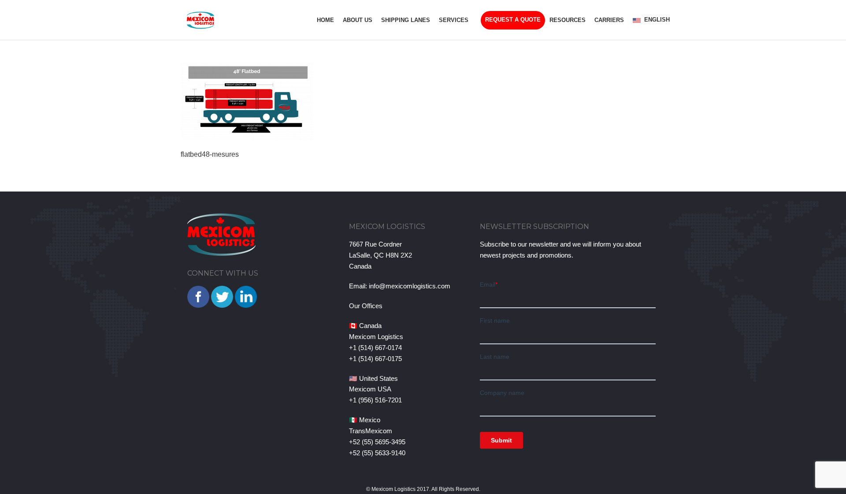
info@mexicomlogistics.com (409, 286)
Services (453, 20)
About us (357, 20)
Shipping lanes (405, 20)
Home (325, 20)
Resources (567, 20)
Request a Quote (513, 19)
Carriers (609, 20)
